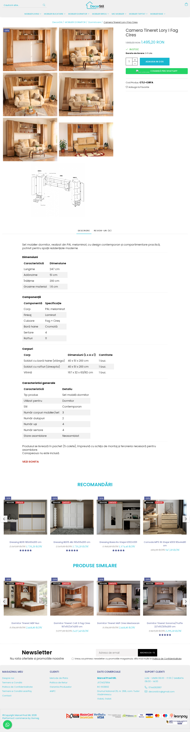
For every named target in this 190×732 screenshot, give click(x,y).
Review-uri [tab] (103, 230)
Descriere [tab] (84, 230)
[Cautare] (44, 5)
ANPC (53, 691)
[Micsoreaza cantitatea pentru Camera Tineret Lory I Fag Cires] (135, 63)
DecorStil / (58, 22)
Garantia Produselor (61, 686)
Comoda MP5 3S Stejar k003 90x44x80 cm (165, 544)
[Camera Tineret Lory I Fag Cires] (30, 49)
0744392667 (155, 687)
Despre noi (8, 678)
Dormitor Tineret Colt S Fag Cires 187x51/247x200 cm (72, 625)
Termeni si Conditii (12, 682)
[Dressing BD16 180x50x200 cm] (25, 517)
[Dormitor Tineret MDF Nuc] (25, 598)
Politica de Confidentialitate (167, 658)
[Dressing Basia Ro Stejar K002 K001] (118, 517)
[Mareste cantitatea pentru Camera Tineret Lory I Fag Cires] (135, 60)
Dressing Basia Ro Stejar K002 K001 (118, 542)
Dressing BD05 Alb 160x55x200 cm (72, 542)
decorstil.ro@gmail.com (161, 691)
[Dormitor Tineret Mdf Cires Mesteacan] (118, 598)
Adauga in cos (155, 61)
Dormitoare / (95, 22)
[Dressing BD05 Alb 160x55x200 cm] (72, 517)
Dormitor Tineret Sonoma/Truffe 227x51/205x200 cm (165, 625)
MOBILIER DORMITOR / (76, 22)
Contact (6, 695)
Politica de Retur (58, 682)
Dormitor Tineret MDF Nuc (25, 623)
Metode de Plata (59, 678)
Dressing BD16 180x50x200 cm (25, 542)
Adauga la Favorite (138, 87)
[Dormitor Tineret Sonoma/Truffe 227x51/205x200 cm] (165, 598)
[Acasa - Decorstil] (95, 5)
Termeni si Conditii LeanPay (17, 691)
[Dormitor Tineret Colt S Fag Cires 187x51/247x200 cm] (72, 598)
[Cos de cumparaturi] (186, 4)
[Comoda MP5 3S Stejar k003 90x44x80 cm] (165, 517)
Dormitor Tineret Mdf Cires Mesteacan (118, 623)
